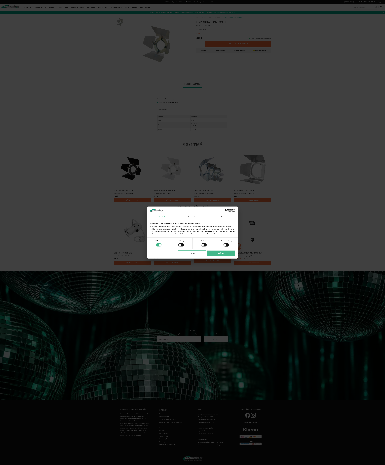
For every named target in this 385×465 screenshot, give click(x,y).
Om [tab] (222, 217)
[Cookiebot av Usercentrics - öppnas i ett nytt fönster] (226, 210)
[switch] (181, 244)
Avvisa (192, 253)
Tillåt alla (221, 253)
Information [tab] (192, 217)
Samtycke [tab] (162, 217)
